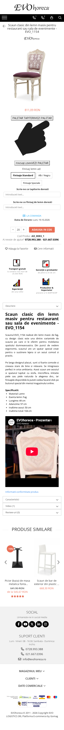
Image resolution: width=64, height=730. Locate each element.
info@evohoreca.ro (34, 659)
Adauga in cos (42, 229)
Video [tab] (10, 506)
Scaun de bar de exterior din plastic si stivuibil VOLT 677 (46, 582)
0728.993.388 (34, 649)
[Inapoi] (2, 26)
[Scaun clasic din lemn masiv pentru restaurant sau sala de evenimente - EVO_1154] (32, 75)
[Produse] (5, 18)
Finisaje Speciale (31, 183)
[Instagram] (45, 624)
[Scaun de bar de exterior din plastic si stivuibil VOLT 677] (47, 557)
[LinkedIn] (39, 624)
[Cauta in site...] (60, 17)
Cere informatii (45, 248)
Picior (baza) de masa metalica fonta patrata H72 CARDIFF (17, 582)
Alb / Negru (44, 175)
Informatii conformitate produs (21, 491)
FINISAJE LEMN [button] (32, 163)
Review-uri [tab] (13, 512)
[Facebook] (18, 624)
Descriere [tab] (10, 305)
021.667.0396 (34, 654)
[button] (32, 118)
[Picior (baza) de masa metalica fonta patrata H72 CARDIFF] (17, 557)
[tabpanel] (32, 75)
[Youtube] (25, 624)
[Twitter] (32, 624)
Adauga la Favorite (18, 248)
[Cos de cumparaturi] (51, 17)
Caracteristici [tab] (12, 499)
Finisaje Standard (23, 175)
